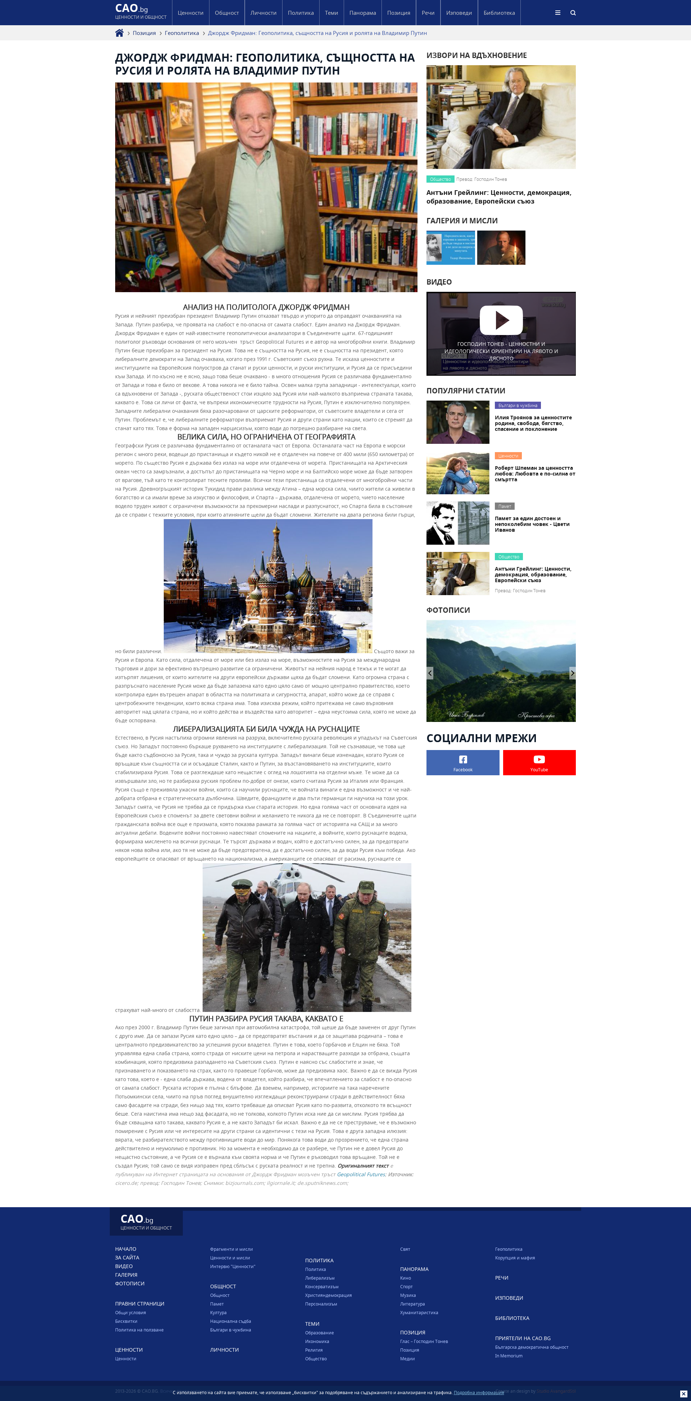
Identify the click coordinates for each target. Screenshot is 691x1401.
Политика (315, 1269)
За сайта (127, 1257)
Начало (125, 1248)
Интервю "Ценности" (233, 1266)
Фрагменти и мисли (231, 1249)
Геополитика (182, 32)
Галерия (126, 1274)
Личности (263, 12)
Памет (217, 1304)
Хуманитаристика (419, 1312)
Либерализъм (320, 1278)
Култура (218, 1312)
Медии (407, 1358)
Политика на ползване (139, 1330)
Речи (428, 12)
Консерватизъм (322, 1286)
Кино (405, 1278)
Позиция (144, 32)
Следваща (430, 673)
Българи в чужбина (230, 1330)
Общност (220, 1295)
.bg (141, 12)
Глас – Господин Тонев (424, 1341)
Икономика (317, 1341)
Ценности (125, 1358)
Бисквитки (126, 1321)
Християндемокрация (328, 1295)
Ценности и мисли (230, 1258)
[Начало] (119, 33)
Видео (124, 1266)
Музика (408, 1295)
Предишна (572, 673)
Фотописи (130, 1283)
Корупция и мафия (515, 1258)
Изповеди (459, 12)
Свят (405, 1249)
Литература (412, 1304)
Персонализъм (321, 1304)
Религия (314, 1350)
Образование (319, 1332)
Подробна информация (479, 1392)
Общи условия (130, 1312)
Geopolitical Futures (361, 1174)
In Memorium (509, 1355)
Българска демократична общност (532, 1347)
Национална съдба (230, 1321)
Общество (316, 1358)
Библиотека (499, 12)
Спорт (406, 1286)
